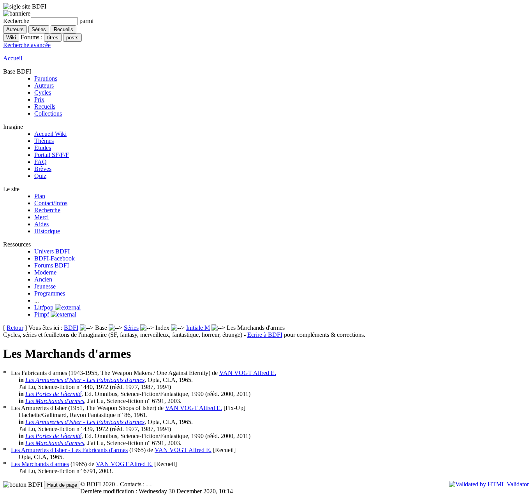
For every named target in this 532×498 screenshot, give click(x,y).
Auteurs (44, 85)
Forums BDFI (51, 265)
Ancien (43, 279)
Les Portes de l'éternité (53, 394)
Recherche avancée (27, 45)
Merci (41, 217)
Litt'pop (44, 307)
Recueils (44, 106)
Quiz (40, 175)
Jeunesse (45, 286)
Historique (47, 231)
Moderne (45, 272)
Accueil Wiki (50, 133)
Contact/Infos (50, 203)
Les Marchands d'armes (54, 401)
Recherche (47, 210)
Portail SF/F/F (51, 154)
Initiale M (198, 327)
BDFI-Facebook (54, 258)
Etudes (42, 147)
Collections (48, 113)
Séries (131, 327)
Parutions (45, 78)
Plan (39, 196)
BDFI (71, 327)
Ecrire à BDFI (264, 334)
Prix (39, 99)
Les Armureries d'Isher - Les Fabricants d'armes (84, 380)
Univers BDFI (52, 251)
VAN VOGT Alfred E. (247, 373)
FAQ (40, 161)
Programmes (49, 293)
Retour (15, 327)
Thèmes (44, 140)
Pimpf (42, 314)
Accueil (12, 58)
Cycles (42, 92)
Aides (41, 224)
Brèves (42, 168)
